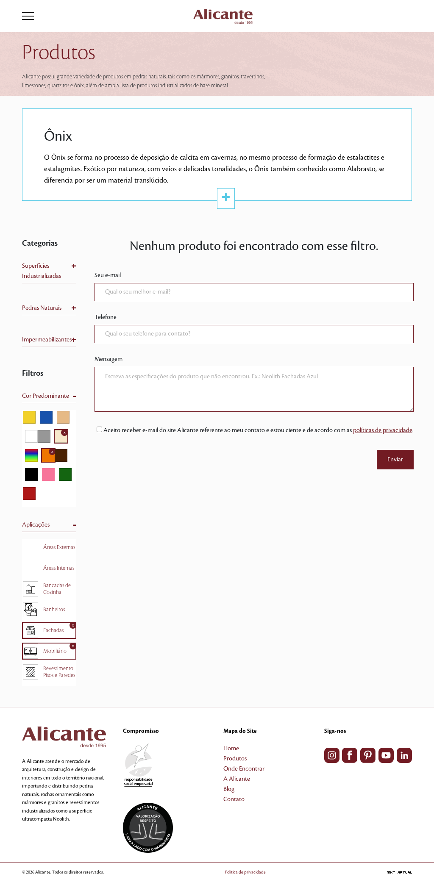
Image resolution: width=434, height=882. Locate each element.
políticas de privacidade (382, 430)
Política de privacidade (245, 872)
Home (231, 748)
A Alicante (236, 779)
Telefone (106, 317)
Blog (228, 789)
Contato (234, 799)
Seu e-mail (108, 275)
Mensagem (108, 359)
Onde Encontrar (243, 769)
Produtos (235, 758)
